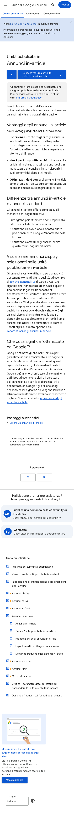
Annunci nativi (20, 601)
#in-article (22, 97)
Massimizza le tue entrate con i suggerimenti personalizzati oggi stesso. (20, 753)
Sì (28, 477)
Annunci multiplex (22, 661)
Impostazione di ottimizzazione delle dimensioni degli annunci (39, 583)
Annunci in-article (25, 623)
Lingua (12, 796)
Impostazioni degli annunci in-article (35, 638)
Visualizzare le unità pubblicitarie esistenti (36, 574)
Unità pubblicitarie (18, 558)
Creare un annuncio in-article (26, 422)
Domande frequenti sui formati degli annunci (37, 695)
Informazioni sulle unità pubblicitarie (32, 566)
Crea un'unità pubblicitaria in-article (35, 631)
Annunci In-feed (21, 608)
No (44, 477)
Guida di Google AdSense (29, 5)
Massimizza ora (14, 780)
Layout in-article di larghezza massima (37, 646)
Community (33, 13)
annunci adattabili (21, 282)
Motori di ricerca (21, 676)
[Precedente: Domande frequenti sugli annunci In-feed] (12, 74)
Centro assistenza (13, 13)
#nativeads (35, 97)
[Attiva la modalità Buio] (33, 801)
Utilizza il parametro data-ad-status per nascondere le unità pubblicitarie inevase (35, 686)
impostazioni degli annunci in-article (29, 331)
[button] (5, 5)
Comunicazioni (52, 13)
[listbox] (17, 801)
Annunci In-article (22, 616)
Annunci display (21, 593)
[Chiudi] (71, 22)
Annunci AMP (19, 668)
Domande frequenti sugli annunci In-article (39, 653)
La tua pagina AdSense (23, 24)
